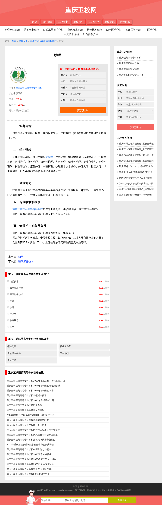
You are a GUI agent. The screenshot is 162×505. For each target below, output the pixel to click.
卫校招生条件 (14, 353)
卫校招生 (78, 21)
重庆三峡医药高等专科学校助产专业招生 (27, 425)
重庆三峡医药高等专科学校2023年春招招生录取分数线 (33, 385)
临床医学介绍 (133, 29)
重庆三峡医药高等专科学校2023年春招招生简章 (30, 390)
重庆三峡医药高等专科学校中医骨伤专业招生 (29, 449)
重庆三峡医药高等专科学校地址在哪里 (25, 410)
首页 (34, 21)
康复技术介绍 (71, 34)
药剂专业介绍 (31, 29)
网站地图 (84, 486)
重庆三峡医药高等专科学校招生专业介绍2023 (29, 469)
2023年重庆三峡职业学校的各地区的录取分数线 (30, 415)
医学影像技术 (26, 261)
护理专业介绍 (12, 29)
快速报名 (125, 21)
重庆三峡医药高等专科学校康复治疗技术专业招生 (31, 439)
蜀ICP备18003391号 (121, 490)
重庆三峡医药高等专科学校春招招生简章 (27, 395)
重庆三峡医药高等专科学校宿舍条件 (24, 405)
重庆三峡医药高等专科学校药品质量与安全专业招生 (32, 434)
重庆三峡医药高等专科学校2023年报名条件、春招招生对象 (36, 380)
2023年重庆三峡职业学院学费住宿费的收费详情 (30, 444)
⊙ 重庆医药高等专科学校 (129, 57)
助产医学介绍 (113, 29)
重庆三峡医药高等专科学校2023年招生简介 (28, 474)
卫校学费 (11, 360)
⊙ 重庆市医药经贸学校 (128, 69)
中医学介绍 (151, 29)
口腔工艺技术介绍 (53, 29)
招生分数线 (65, 346)
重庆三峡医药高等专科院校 (43, 41)
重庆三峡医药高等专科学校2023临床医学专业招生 (31, 459)
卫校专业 (63, 21)
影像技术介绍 (75, 29)
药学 (20, 256)
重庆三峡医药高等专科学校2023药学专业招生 (29, 454)
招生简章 (47, 21)
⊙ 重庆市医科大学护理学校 (130, 74)
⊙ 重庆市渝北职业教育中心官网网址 (134, 195)
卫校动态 (64, 353)
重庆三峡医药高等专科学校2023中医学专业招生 (30, 464)
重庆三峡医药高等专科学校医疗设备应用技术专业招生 (33, 430)
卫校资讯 (109, 21)
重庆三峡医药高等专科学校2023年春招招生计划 (30, 400)
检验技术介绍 (94, 29)
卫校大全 (94, 21)
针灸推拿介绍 (90, 34)
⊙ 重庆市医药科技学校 (128, 63)
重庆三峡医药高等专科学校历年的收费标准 (28, 420)
